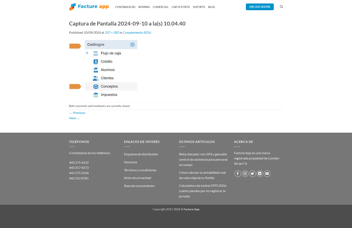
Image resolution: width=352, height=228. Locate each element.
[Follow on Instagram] (245, 173)
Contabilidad (125, 7)
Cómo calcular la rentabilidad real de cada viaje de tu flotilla (202, 175)
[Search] (281, 7)
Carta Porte (181, 7)
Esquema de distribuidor (141, 154)
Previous (77, 113)
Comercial (161, 7)
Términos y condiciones (140, 170)
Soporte (199, 7)
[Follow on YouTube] (267, 173)
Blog (211, 7)
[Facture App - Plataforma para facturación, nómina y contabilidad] (89, 7)
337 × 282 (112, 32)
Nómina (144, 7)
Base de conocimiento (139, 186)
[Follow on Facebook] (237, 173)
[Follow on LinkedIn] (259, 173)
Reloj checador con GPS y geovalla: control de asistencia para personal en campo (203, 159)
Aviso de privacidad (137, 178)
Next (74, 118)
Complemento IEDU (137, 32)
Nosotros (130, 162)
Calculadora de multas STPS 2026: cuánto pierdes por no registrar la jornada (203, 191)
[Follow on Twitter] (252, 173)
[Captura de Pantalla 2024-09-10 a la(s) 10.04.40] (103, 68)
